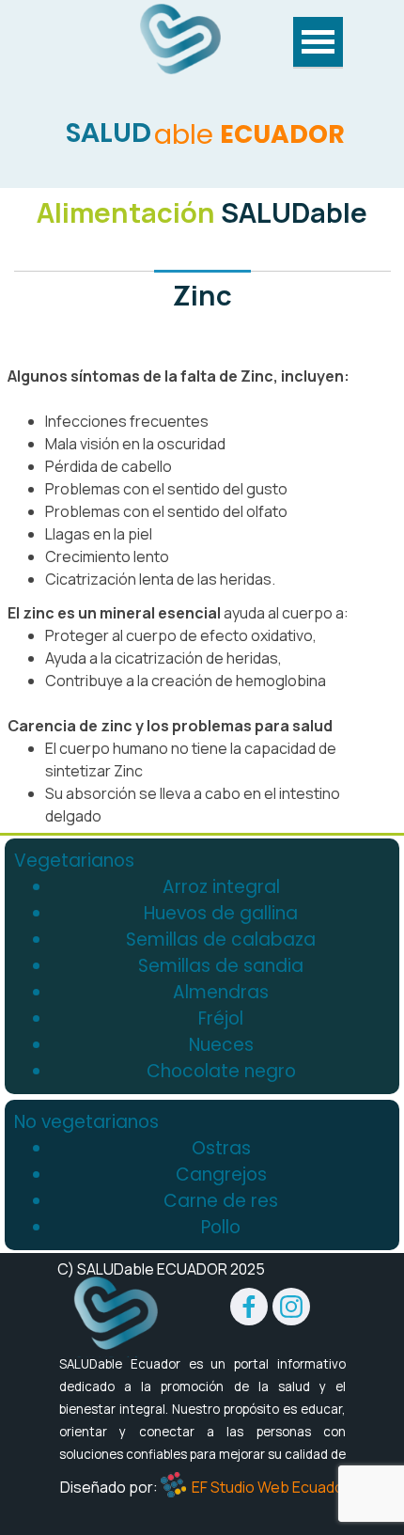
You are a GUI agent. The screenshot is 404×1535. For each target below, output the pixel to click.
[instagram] (291, 1306)
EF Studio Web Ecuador (271, 1487)
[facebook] (249, 1306)
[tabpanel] (202, 255)
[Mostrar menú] (318, 43)
